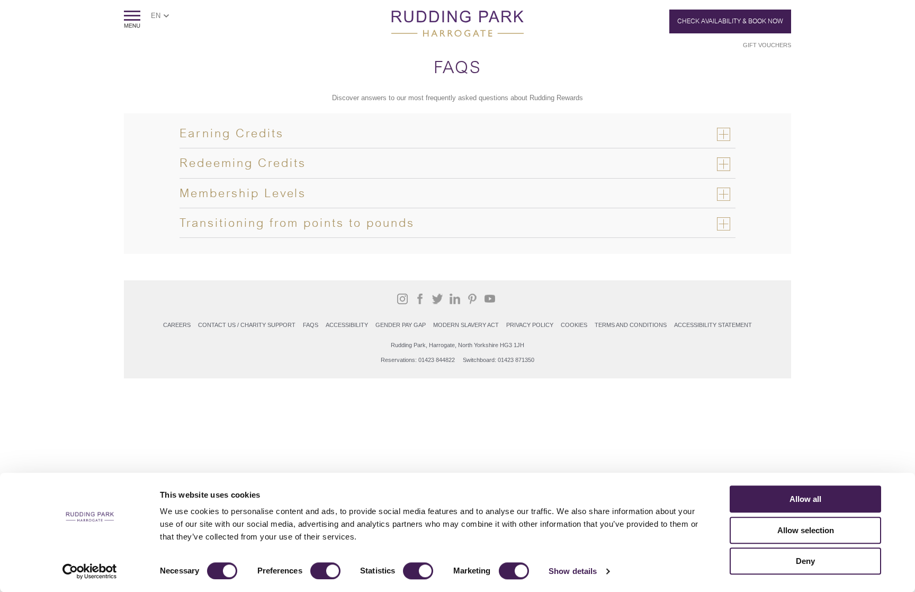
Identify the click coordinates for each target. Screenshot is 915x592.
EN (155, 16)
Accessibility (347, 325)
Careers (177, 325)
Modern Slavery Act (466, 325)
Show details (573, 571)
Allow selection (805, 530)
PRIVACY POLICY (529, 325)
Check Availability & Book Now (730, 21)
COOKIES (574, 325)
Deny (805, 561)
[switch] (325, 570)
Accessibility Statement (713, 325)
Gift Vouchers (767, 45)
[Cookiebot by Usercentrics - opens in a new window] (89, 571)
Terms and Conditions (631, 325)
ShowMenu (132, 19)
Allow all (805, 498)
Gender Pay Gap (400, 325)
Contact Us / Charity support (246, 325)
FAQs (310, 325)
